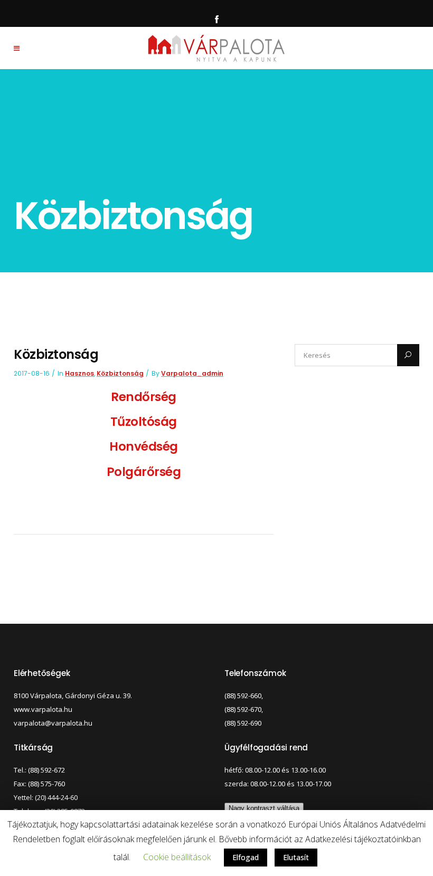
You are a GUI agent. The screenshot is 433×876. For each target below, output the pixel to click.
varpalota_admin (192, 373)
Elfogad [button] (245, 857)
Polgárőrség (144, 471)
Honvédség (143, 446)
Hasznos (79, 373)
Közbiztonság (120, 373)
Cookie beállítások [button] (177, 857)
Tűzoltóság (143, 421)
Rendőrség (143, 396)
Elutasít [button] (296, 857)
